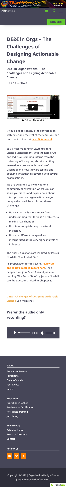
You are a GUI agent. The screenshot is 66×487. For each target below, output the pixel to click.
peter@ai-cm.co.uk (42, 139)
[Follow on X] (23, 456)
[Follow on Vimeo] (16, 456)
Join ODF (56, 22)
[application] (33, 333)
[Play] (15, 332)
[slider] (49, 333)
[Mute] (42, 333)
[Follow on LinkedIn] (9, 456)
